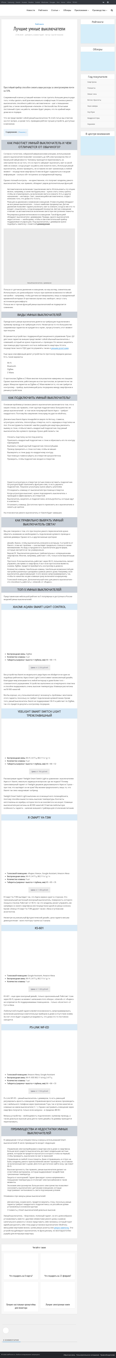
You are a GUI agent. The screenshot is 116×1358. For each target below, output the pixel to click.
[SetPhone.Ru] (18, 15)
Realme (31, 2)
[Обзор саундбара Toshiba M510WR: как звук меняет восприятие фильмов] (98, 145)
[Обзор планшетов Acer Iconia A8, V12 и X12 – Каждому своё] (98, 61)
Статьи (54, 10)
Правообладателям (107, 1355)
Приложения (81, 10)
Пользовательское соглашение (87, 1355)
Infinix (69, 2)
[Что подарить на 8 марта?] (98, 33)
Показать (22, 132)
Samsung (11, 2)
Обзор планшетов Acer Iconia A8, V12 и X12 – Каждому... (97, 55)
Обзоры (67, 10)
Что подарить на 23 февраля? (57, 1275)
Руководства (98, 10)
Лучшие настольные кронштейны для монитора (21, 1306)
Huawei (24, 2)
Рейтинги (43, 10)
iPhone (3, 2)
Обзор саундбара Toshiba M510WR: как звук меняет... (97, 139)
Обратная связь (69, 1355)
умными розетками (60, 348)
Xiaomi (18, 2)
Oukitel (37, 2)
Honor (63, 2)
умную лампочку (61, 1227)
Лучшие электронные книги (58, 1304)
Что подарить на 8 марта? (21, 1275)
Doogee (52, 2)
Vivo (58, 2)
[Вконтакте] (103, 2)
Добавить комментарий (34, 35)
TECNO (74, 2)
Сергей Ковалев (57, 35)
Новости (31, 10)
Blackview (44, 2)
